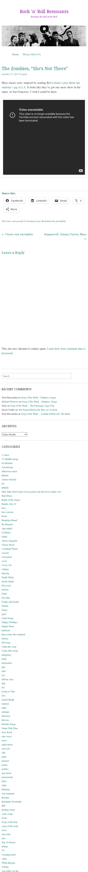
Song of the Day (10, 821)
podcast (5, 760)
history (5, 638)
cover (4, 561)
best (4, 507)
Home (15, 54)
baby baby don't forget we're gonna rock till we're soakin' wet (31, 491)
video (4, 858)
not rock (6, 748)
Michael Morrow (10, 401)
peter (24, 74)
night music (7, 744)
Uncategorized (33, 221)
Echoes (5, 589)
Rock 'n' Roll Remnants (44, 11)
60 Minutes (7, 463)
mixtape (5, 711)
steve (4, 830)
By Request (7, 524)
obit (3, 752)
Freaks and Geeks (10, 601)
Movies (5, 720)
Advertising (7, 467)
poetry (5, 764)
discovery (6, 585)
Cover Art (6, 565)
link (3, 683)
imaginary (6, 654)
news (4, 740)
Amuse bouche (9, 479)
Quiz (4, 781)
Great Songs (8, 618)
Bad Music (7, 495)
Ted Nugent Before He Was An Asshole (37, 409)
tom (3, 838)
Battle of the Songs (11, 499)
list (3, 687)
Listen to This (8, 691)
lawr (4, 671)
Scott (4, 817)
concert (5, 552)
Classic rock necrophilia (17, 234)
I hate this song (9, 646)
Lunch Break (8, 699)
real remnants (8, 793)
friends (5, 605)
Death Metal (8, 577)
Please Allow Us (32, 54)
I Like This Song (10, 650)
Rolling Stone (8, 809)
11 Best (5, 454)
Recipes (5, 797)
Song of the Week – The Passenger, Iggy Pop (32, 405)
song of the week (10, 826)
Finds (4, 593)
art (3, 483)
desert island (8, 581)
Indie (4, 658)
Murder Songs (9, 724)
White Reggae (8, 862)
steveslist (6, 834)
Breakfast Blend (9, 520)
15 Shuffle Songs (10, 459)
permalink (60, 221)
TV (3, 850)
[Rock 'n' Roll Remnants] (44, 35)
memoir (5, 703)
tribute (5, 846)
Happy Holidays (10, 622)
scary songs (7, 813)
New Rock (7, 732)
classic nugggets (9, 540)
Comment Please (10, 548)
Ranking (6, 789)
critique (5, 569)
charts (4, 536)
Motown (6, 715)
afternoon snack (9, 471)
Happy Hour (8, 626)
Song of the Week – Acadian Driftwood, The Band (45, 413)
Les (3, 675)
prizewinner (7, 777)
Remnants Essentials (11, 801)
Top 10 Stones (9, 842)
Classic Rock (8, 544)
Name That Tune (10, 728)
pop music (7, 773)
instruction (7, 662)
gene (4, 614)
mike (4, 707)
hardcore (6, 630)
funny (4, 609)
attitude (5, 487)
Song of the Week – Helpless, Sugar (38, 397)
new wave (6, 736)
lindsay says (8, 679)
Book (4, 516)
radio (4, 785)
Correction (7, 556)
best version (7, 512)
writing (5, 866)
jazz (3, 667)
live (3, 695)
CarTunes (6, 532)
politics (5, 768)
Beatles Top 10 (9, 503)
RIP (4, 805)
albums (5, 475)
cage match (7, 528)
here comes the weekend (13, 634)
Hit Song (6, 642)
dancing (5, 573)
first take (6, 597)
